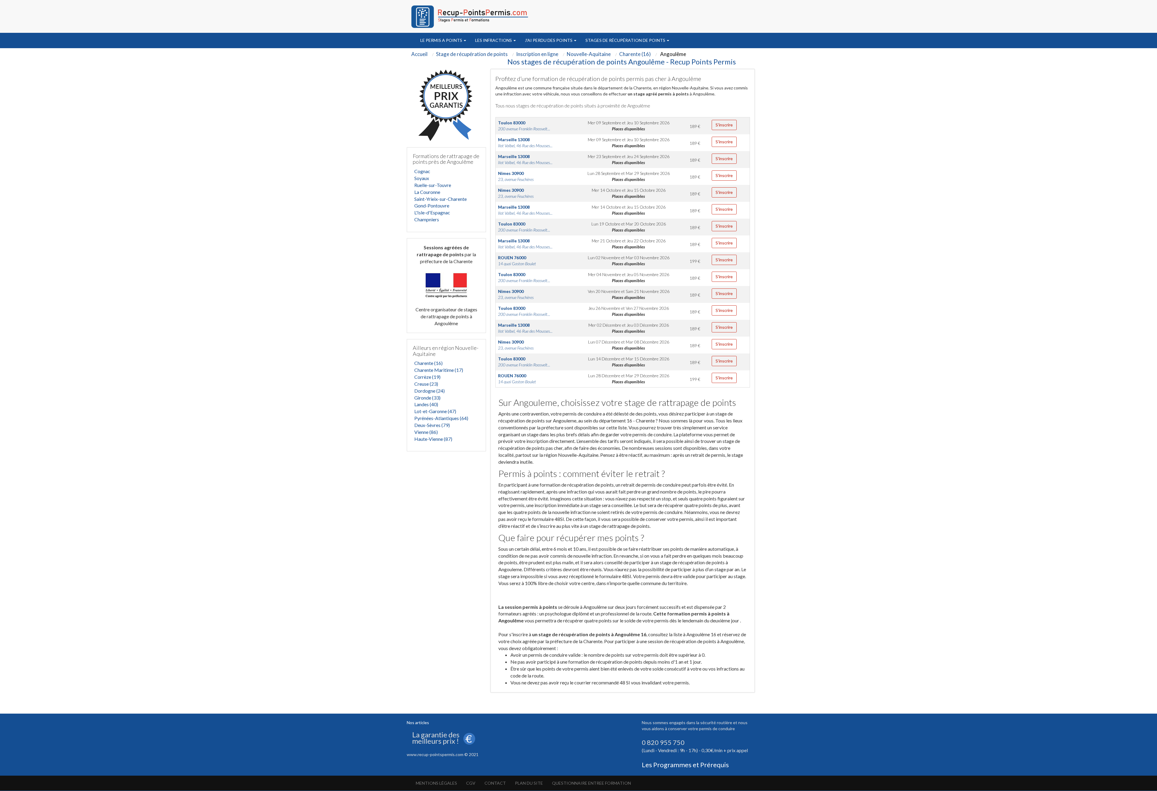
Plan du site (529, 783)
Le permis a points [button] (441, 40)
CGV (470, 783)
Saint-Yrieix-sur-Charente (440, 199)
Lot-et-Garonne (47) (435, 411)
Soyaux (421, 178)
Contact (495, 783)
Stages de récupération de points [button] (625, 40)
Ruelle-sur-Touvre (432, 185)
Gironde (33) (427, 397)
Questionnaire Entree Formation (591, 783)
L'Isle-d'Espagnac (432, 212)
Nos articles (418, 722)
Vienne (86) (426, 432)
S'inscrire (724, 124)
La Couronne (427, 192)
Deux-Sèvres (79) (432, 425)
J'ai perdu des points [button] (549, 40)
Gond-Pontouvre (431, 205)
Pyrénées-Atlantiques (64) (441, 418)
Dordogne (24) (429, 391)
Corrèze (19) (427, 377)
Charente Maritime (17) (438, 370)
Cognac (422, 171)
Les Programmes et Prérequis (685, 765)
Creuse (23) (426, 384)
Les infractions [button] (494, 40)
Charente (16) (428, 363)
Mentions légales (436, 783)
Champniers (426, 219)
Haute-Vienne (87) (433, 439)
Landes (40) (426, 404)
